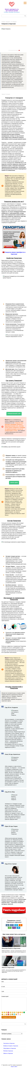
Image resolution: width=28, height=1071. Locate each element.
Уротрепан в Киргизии (8, 1043)
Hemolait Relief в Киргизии (11, 948)
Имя (2, 981)
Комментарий (4, 996)
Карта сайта (14, 1066)
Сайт (2, 991)
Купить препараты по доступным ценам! (12, 9)
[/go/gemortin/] (14, 237)
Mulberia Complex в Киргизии (10, 1045)
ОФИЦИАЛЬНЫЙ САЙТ (14, 413)
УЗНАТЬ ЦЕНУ (14, 482)
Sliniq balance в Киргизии (9, 1048)
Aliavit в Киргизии (8, 967)
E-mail (3, 986)
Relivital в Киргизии (8, 1050)
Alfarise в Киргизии (8, 1053)
